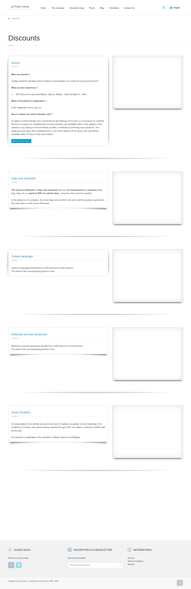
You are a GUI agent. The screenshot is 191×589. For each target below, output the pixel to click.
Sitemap (131, 564)
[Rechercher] (164, 7)
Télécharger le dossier (22, 141)
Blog (102, 8)
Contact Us (129, 8)
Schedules (114, 8)
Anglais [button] (177, 7)
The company (57, 8)
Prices (92, 8)
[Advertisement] (148, 84)
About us (131, 558)
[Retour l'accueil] (20, 7)
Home (43, 8)
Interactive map (76, 8)
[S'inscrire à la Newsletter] (120, 565)
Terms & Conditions (135, 561)
